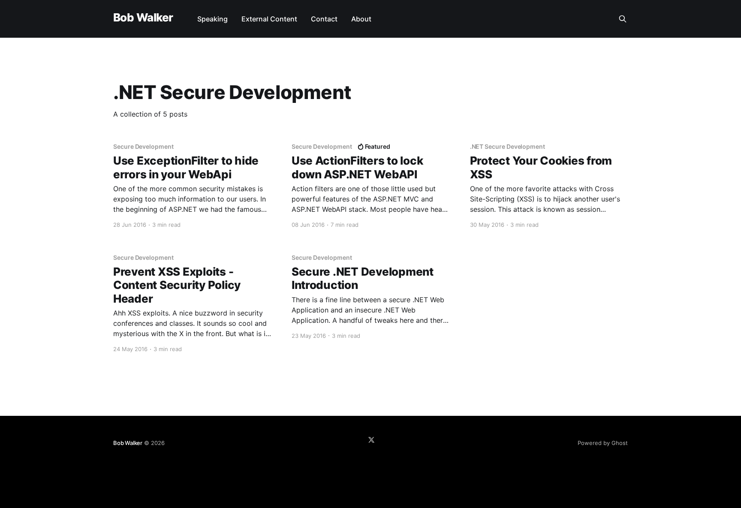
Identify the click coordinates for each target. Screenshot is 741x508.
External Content (269, 19)
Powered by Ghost (603, 442)
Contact (324, 19)
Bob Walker (143, 17)
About (361, 19)
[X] (371, 439)
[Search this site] (623, 19)
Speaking (212, 19)
